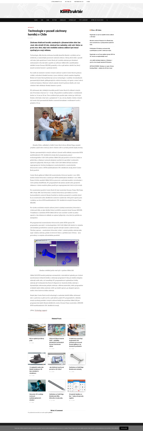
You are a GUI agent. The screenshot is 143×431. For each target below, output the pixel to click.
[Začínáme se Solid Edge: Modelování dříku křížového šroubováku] (56, 385)
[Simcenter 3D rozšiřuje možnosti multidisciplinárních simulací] (37, 385)
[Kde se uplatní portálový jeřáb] (37, 330)
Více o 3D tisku (96, 30)
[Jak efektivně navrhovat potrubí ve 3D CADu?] (56, 359)
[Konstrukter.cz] (71, 10)
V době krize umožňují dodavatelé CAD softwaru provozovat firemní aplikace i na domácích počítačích (75, 342)
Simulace (63, 20)
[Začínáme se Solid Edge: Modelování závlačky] (76, 359)
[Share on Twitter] (20, 50)
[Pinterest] (20, 54)
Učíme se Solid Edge (97, 20)
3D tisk (54, 20)
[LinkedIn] (20, 58)
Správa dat (72, 20)
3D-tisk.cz (68, 1)
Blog (36, 20)
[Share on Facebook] (20, 46)
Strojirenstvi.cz (57, 1)
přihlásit (50, 412)
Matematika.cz (78, 1)
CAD (42, 20)
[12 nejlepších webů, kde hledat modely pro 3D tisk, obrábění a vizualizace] (37, 359)
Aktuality (31, 27)
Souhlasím (124, 428)
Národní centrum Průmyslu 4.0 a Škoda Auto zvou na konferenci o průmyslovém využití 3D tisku (102, 42)
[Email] (20, 62)
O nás (88, 1)
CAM (47, 20)
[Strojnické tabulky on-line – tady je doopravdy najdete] (76, 385)
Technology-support (41, 310)
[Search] (106, 20)
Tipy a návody (83, 20)
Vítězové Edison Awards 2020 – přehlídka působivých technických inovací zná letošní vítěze (56, 342)
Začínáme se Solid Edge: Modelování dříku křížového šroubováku (56, 396)
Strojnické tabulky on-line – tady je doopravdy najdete (76, 396)
